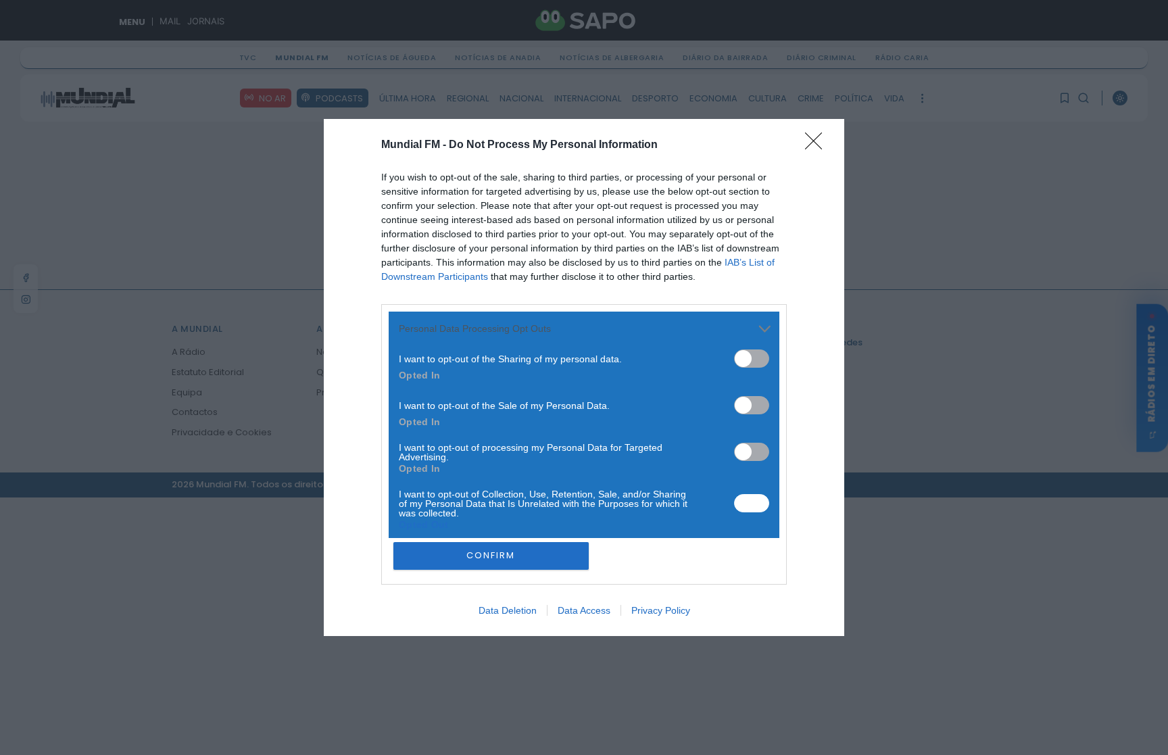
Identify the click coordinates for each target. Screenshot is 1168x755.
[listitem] (584, 329)
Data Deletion (508, 610)
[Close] (818, 145)
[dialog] (584, 378)
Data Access (584, 610)
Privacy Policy (660, 610)
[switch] (751, 358)
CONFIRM (490, 555)
